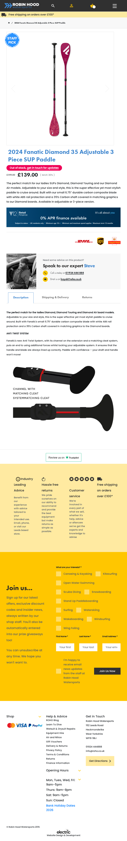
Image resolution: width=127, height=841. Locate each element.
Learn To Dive (54, 724)
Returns (87, 295)
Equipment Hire (55, 733)
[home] (8, 23)
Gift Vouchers (54, 741)
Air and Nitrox (54, 737)
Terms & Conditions (57, 754)
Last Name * (85, 636)
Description (20, 295)
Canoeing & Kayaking (78, 574)
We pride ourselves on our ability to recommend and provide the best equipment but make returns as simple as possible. (49, 513)
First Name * (62, 636)
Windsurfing (102, 619)
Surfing (68, 610)
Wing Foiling (71, 628)
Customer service (76, 493)
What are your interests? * (69, 567)
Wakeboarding (73, 619)
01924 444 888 (74, 273)
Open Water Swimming (79, 583)
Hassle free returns (50, 487)
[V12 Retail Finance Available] (63, 217)
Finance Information (58, 763)
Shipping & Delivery (55, 295)
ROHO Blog (52, 720)
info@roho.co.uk (95, 751)
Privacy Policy (54, 750)
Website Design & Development (63, 835)
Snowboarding (101, 592)
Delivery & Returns (56, 746)
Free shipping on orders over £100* (26, 14)
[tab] (21, 297)
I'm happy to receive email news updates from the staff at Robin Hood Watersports (74, 671)
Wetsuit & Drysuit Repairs (60, 728)
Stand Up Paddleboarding (81, 601)
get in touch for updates (43, 168)
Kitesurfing (110, 574)
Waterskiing (92, 610)
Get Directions (98, 761)
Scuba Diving (72, 592)
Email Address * (110, 636)
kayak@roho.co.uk (71, 279)
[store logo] (21, 5)
